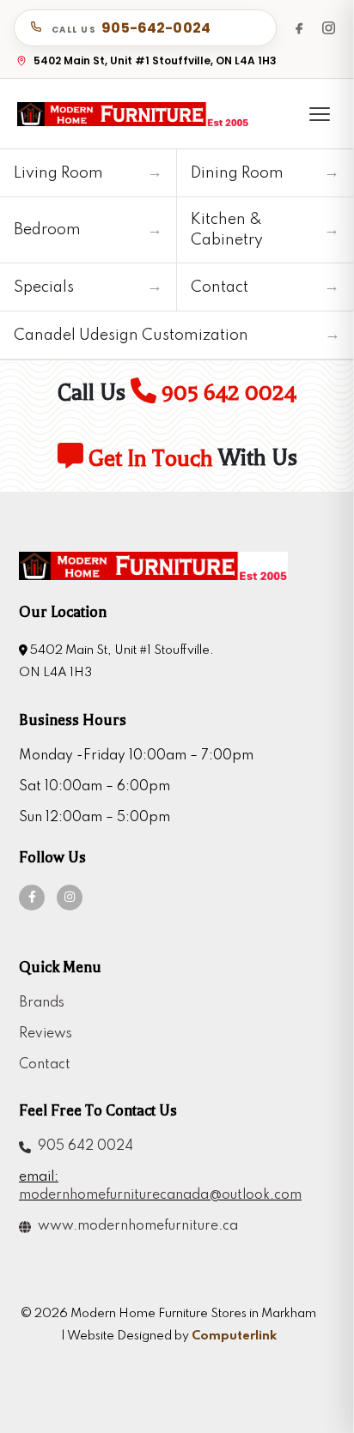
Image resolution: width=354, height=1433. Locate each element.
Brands (41, 1003)
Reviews (45, 1034)
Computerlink (234, 1336)
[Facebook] (299, 27)
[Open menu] (319, 114)
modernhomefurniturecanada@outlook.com (160, 1195)
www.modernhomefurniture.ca (134, 1226)
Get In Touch (148, 458)
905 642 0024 (226, 392)
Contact (44, 1065)
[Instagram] (328, 27)
